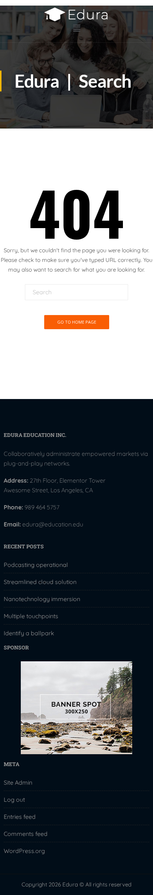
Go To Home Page (76, 322)
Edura (36, 81)
